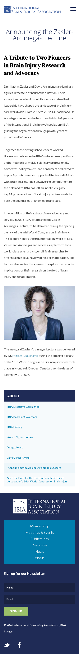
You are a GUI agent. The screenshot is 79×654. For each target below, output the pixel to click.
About (39, 558)
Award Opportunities (20, 437)
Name (10, 587)
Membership (39, 526)
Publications (39, 539)
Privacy (8, 631)
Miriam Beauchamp (25, 355)
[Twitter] (7, 645)
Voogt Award (15, 447)
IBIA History (14, 427)
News (39, 551)
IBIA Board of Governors (22, 416)
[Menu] (73, 9)
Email (10, 599)
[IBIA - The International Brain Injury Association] (39, 11)
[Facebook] (19, 645)
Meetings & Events (39, 532)
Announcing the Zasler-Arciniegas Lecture (34, 467)
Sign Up (16, 611)
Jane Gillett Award (18, 457)
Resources (39, 545)
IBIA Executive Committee (23, 406)
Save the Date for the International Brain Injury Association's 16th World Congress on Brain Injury (37, 479)
